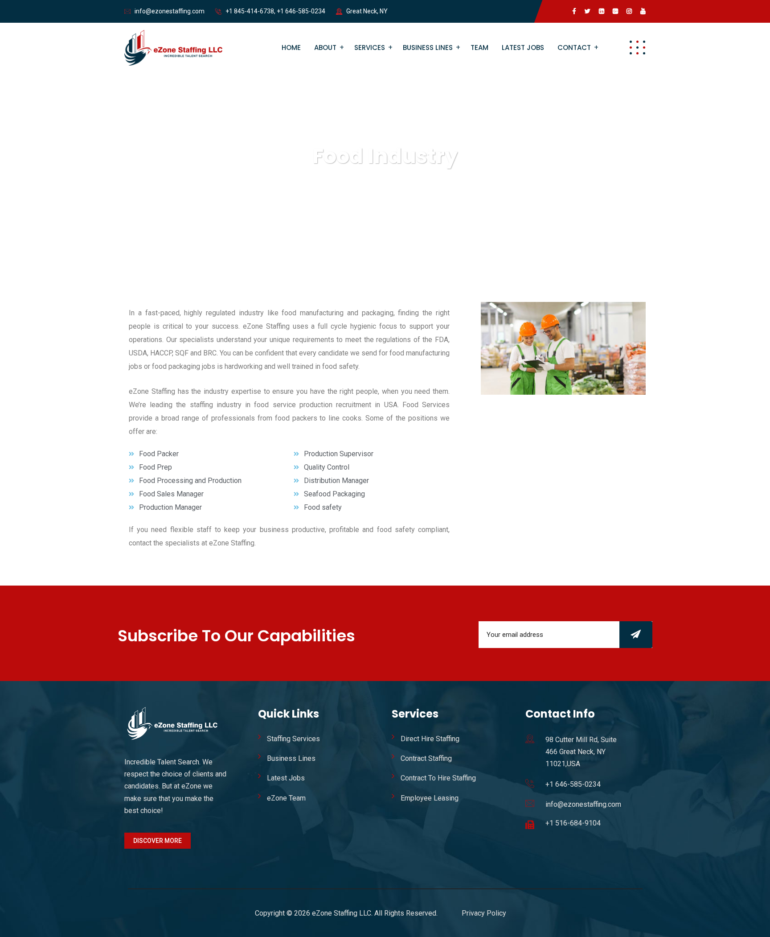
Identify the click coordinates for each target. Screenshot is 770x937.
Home (291, 47)
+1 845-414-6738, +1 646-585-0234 (275, 11)
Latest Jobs (523, 47)
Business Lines (428, 47)
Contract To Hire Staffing (438, 778)
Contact (574, 47)
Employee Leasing (430, 798)
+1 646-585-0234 (573, 784)
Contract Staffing (426, 758)
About (325, 47)
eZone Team (286, 798)
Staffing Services (293, 739)
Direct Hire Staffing (430, 739)
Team (479, 47)
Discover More (157, 840)
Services (369, 47)
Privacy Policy (484, 913)
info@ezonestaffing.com (170, 11)
